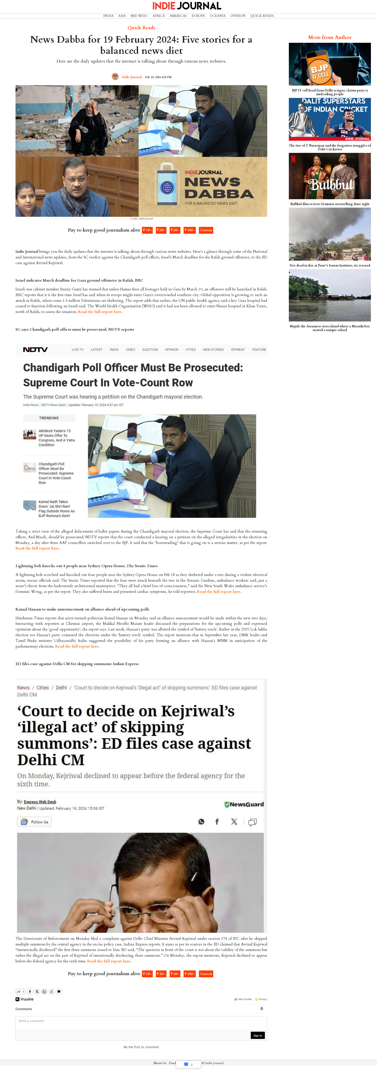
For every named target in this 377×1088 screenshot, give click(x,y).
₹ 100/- (190, 230)
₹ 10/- (147, 230)
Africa (159, 16)
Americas (178, 16)
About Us (160, 1063)
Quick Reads (262, 16)
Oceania (218, 16)
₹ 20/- (161, 230)
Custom (206, 230)
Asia (122, 16)
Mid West (139, 16)
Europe (198, 16)
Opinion (238, 16)
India (108, 16)
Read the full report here (99, 311)
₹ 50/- (175, 230)
